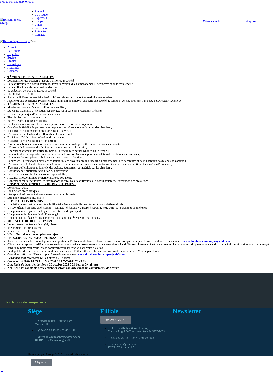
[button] (29, 5)
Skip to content (9, 1)
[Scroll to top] (2, 370)
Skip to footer (26, 1)
